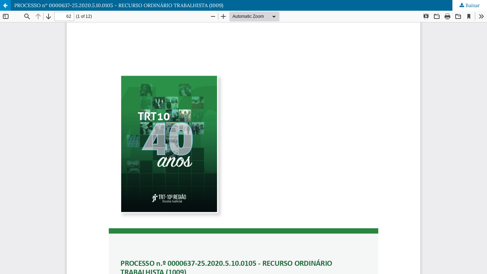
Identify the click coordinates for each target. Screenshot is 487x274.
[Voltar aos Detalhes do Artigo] (5, 5)
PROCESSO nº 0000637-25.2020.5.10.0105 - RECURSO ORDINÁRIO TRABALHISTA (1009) (118, 5)
